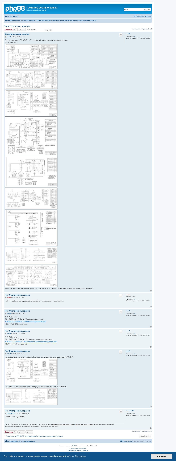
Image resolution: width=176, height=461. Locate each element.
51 (135, 36)
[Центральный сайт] (15, 8)
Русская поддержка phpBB (78, 448)
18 (135, 299)
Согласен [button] (161, 456)
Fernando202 (130, 410)
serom (128, 295)
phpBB (74, 445)
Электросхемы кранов (17, 26)
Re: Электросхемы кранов (17, 295)
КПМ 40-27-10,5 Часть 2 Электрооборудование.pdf (25, 321)
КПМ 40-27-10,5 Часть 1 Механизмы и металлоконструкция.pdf (30, 342)
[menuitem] (15, 16)
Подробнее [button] (80, 456)
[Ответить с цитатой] (120, 34)
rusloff (128, 33)
